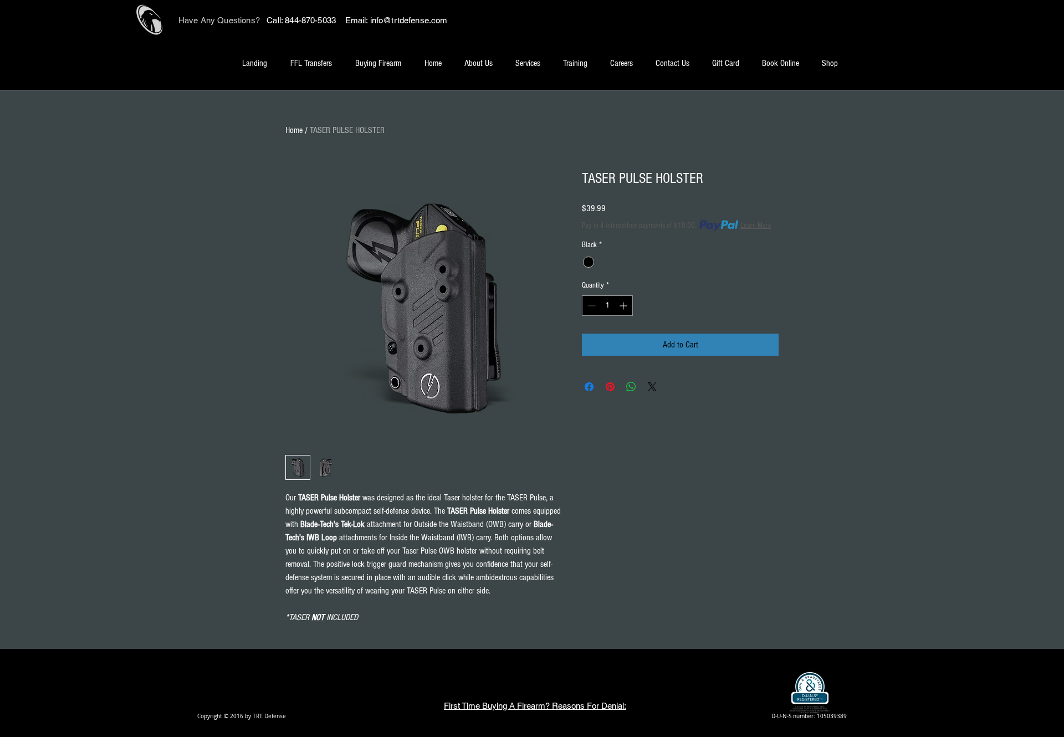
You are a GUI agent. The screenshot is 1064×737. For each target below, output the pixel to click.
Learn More (755, 225)
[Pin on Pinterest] (610, 386)
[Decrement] (590, 305)
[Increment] (624, 305)
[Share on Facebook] (589, 386)
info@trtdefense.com (409, 20)
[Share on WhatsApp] (631, 386)
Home (294, 130)
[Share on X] (652, 386)
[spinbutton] (607, 305)
